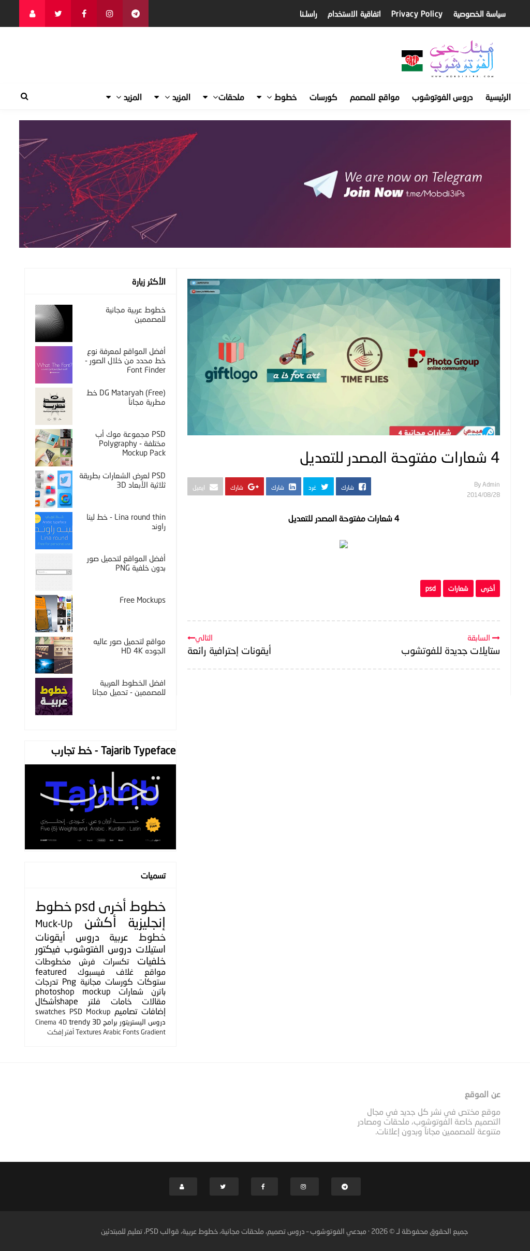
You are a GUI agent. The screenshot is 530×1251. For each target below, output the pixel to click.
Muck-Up (53, 923)
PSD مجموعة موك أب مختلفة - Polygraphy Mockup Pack (130, 443)
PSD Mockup (90, 1011)
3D (96, 1021)
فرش (87, 961)
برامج (110, 1021)
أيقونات (50, 937)
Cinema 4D (51, 1022)
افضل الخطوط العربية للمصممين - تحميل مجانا (129, 687)
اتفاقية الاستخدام (354, 13)
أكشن (100, 922)
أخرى (488, 588)
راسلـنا (308, 13)
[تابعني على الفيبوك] (84, 13)
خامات (121, 1001)
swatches (50, 1011)
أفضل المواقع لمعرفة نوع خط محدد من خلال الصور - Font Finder (125, 360)
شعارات (458, 588)
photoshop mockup (73, 991)
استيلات (151, 949)
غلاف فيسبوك (106, 971)
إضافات (153, 1011)
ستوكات (151, 981)
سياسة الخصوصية (479, 13)
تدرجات (46, 981)
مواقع (155, 971)
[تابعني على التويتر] (58, 13)
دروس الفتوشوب (98, 949)
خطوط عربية (137, 937)
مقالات (154, 1001)
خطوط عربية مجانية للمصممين (136, 314)
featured (51, 971)
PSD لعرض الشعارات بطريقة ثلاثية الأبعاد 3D (122, 480)
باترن (158, 991)
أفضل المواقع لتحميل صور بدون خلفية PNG (126, 562)
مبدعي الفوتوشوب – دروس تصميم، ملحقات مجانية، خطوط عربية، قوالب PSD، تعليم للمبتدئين (233, 1231)
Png (69, 981)
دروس (87, 937)
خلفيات (151, 960)
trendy (79, 1021)
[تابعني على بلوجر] (32, 13)
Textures (88, 1032)
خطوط (147, 906)
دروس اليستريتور (143, 1021)
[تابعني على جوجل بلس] (136, 13)
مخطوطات (53, 961)
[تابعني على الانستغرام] (110, 13)
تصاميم (125, 1011)
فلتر (94, 1001)
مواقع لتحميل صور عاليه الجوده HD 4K (129, 645)
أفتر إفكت (60, 1032)
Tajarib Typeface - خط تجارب (113, 750)
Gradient (153, 1032)
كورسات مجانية (106, 981)
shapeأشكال (56, 1001)
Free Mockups (143, 599)
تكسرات (116, 961)
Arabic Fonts (121, 1032)
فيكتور (47, 949)
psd (430, 588)
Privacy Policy (417, 13)
